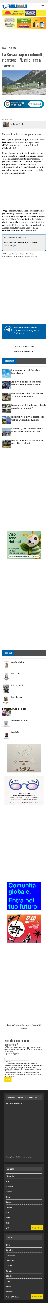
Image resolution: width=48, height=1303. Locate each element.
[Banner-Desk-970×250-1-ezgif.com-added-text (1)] (24, 27)
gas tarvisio (13, 254)
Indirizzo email (10, 1055)
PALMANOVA (9, 1291)
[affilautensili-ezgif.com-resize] (24, 14)
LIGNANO (8, 1281)
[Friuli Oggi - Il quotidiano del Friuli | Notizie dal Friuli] (20, 6)
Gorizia (8, 1197)
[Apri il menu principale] (43, 6)
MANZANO (9, 1286)
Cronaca (8, 1202)
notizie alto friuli (27, 254)
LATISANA (9, 1265)
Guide (8, 1222)
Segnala (24, 1028)
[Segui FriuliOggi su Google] (24, 104)
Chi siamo (9, 1103)
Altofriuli (9, 1191)
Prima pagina (10, 1176)
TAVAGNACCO (10, 1255)
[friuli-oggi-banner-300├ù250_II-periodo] (24, 908)
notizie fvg (18, 257)
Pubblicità (36, 1025)
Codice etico (18, 1103)
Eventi (8, 1217)
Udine (7, 1181)
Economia (9, 1207)
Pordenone (9, 1186)
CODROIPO (9, 1250)
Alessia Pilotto (18, 124)
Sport (7, 1212)
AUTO (7, 1228)
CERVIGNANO (10, 1260)
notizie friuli (7, 257)
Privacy (7, 1061)
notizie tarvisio (31, 257)
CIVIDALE (8, 1271)
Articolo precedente (25, 346)
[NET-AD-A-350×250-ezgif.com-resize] (24, 558)
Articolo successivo (22, 351)
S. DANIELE (9, 1276)
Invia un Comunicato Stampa (18, 1025)
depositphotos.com (25, 1157)
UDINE (8, 1245)
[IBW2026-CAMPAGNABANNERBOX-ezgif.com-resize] (24, 941)
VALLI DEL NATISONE (12, 1296)
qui (14, 245)
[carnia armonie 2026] (24, 771)
